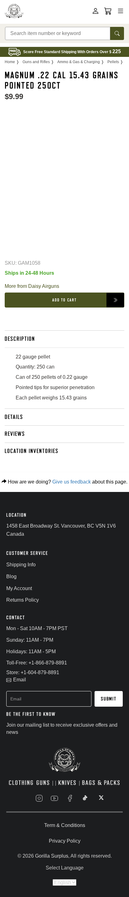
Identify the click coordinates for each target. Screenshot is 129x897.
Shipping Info (21, 564)
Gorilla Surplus (51, 856)
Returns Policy (22, 600)
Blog (11, 576)
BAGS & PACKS (101, 782)
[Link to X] (100, 798)
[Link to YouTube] (54, 798)
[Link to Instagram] (39, 798)
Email (19, 679)
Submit (108, 699)
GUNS (43, 782)
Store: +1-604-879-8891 (32, 672)
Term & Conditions (64, 825)
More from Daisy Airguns (32, 286)
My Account (19, 588)
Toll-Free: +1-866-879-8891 (36, 662)
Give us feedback (71, 481)
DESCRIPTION (20, 339)
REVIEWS (15, 434)
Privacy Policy (64, 841)
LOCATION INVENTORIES (32, 451)
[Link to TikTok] (85, 798)
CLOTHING (21, 782)
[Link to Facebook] (70, 798)
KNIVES (67, 782)
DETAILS (14, 417)
